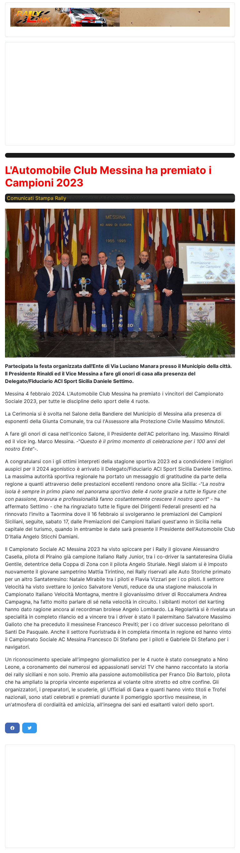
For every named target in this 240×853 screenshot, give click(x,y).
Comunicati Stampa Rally (36, 198)
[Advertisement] (120, 91)
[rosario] (120, 283)
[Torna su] (229, 841)
